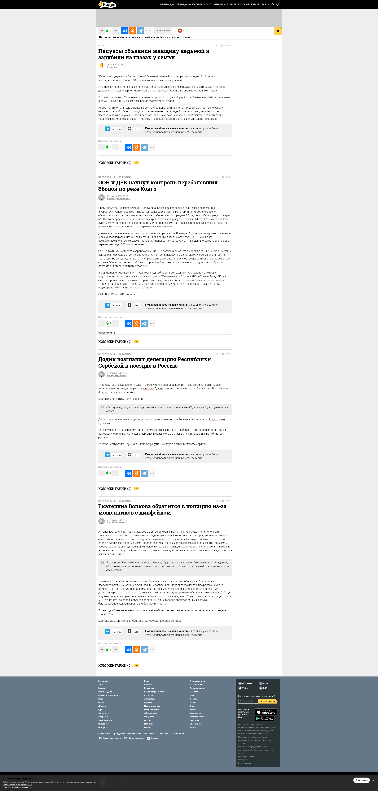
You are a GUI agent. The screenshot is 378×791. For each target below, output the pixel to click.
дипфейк (122, 620)
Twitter (245, 688)
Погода (147, 720)
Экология (194, 720)
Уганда (131, 294)
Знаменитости (105, 720)
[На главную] (107, 4)
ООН (187, 207)
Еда (100, 710)
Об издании (243, 760)
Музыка (148, 702)
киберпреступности (153, 603)
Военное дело (105, 692)
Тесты (193, 710)
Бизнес (101, 688)
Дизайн (102, 706)
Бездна (154, 738)
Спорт (193, 702)
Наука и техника (152, 706)
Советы (193, 699)
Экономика (195, 724)
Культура (148, 695)
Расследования (198, 688)
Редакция (112, 67)
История (102, 727)
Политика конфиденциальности (252, 746)
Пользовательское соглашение (252, 737)
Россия (103, 444)
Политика (148, 724)
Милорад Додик (153, 388)
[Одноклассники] (132, 30)
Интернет (102, 724)
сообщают (194, 115)
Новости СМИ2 (106, 332)
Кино (146, 681)
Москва (103, 620)
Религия (194, 692)
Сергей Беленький (116, 522)
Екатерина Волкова (121, 531)
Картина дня (167, 4)
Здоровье (103, 717)
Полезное (236, 4)
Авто (100, 684)
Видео (101, 699)
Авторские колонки (112, 738)
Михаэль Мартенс (195, 444)
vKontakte (247, 683)
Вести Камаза (244, 763)
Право (102, 45)
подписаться (267, 701)
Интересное (221, 4)
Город (101, 702)
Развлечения (251, 4)
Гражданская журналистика (194, 4)
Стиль (193, 706)
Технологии (195, 713)
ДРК (186, 240)
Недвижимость (151, 710)
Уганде (147, 287)
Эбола (115, 294)
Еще (264, 4)
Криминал (149, 688)
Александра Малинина (118, 198)
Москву (157, 562)
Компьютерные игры (154, 692)
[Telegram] (140, 30)
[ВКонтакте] (124, 30)
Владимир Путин (149, 444)
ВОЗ (218, 283)
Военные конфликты (108, 695)
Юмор (193, 727)
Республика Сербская (123, 444)
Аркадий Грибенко (116, 375)
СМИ (192, 695)
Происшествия (197, 681)
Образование (150, 713)
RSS (265, 688)
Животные (103, 713)
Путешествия (196, 684)
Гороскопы (103, 681)
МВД (101, 599)
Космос (148, 684)
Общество (124, 177)
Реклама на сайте (246, 756)
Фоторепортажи (136, 738)
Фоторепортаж (197, 717)
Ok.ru (265, 683)
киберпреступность (142, 620)
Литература (149, 699)
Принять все (362, 780)
